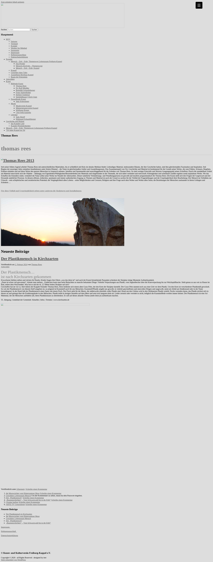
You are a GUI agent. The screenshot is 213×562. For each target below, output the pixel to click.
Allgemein (20, 489)
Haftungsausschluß (9, 531)
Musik (13, 104)
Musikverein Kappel (24, 106)
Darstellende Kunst (18, 99)
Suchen (4, 29)
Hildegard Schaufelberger (26, 119)
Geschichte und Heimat (15, 121)
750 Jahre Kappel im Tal (15, 130)
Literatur (14, 115)
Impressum (15, 53)
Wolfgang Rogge (22, 110)
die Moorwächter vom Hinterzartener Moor (23, 493)
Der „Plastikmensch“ (14, 498)
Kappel (14, 70)
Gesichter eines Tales (19, 73)
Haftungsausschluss (18, 55)
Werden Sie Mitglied (19, 48)
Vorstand (14, 44)
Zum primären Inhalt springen (12, 2)
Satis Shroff (20, 117)
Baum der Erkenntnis (19, 77)
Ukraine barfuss (12, 502)
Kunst (8, 81)
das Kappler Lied (17, 124)
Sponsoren (15, 50)
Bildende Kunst (17, 84)
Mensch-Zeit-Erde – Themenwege (29, 66)
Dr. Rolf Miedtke (22, 88)
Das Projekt (20, 64)
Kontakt (14, 46)
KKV (8, 39)
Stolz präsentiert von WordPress (13, 560)
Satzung (14, 41)
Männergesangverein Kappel (27, 108)
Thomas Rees (21, 86)
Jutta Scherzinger (22, 101)
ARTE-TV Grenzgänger (15, 504)
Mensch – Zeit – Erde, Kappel (27, 68)
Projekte (9, 59)
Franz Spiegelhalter (23, 92)
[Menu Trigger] (199, 5)
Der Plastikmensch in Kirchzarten (29, 258)
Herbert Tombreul (23, 95)
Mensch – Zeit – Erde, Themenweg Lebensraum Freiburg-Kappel (36, 61)
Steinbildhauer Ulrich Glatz (26, 97)
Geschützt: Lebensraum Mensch (18, 496)
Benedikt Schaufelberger (25, 90)
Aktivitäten (10, 79)
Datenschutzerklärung (19, 57)
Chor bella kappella (23, 112)
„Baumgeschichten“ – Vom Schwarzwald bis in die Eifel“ (28, 500)
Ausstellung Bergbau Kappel (22, 75)
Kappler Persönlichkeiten (20, 126)
